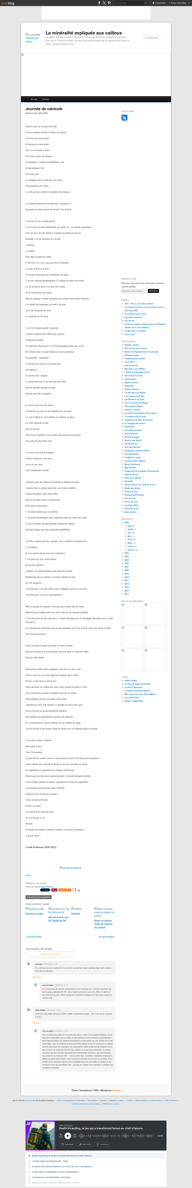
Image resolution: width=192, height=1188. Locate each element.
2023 (126, 559)
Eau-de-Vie (129, 320)
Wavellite (128, 481)
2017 (126, 580)
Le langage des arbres (134, 423)
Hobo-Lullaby (130, 680)
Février (131, 546)
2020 (126, 570)
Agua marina (130, 511)
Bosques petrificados (134, 494)
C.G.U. (130, 1100)
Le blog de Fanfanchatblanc (137, 690)
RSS (125, 118)
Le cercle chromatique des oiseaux (140, 412)
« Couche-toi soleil (33, 936)
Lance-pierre (130, 378)
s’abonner (69, 1144)
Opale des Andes (132, 488)
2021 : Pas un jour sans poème (138, 303)
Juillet (130, 529)
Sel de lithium (131, 443)
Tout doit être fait (132, 447)
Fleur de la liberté (132, 477)
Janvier (131, 549)
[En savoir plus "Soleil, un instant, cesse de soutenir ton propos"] (132, 647)
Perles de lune (131, 491)
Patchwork (129, 426)
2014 (126, 590)
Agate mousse (131, 382)
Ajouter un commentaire (50, 954)
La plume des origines (134, 460)
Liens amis (129, 334)
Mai (129, 536)
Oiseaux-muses (131, 355)
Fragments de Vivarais (134, 358)
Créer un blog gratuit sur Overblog (71, 1100)
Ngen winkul (130, 467)
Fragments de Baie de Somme (138, 419)
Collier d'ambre (131, 389)
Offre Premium (171, 1100)
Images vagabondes (133, 700)
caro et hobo (30, 1100)
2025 (126, 553)
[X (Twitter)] (104, 3)
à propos (104, 1144)
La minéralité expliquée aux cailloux (84, 32)
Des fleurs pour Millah (134, 368)
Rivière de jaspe (131, 436)
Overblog (116, 1090)
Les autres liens (131, 697)
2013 (126, 594)
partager (87, 1144)
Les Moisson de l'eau (134, 399)
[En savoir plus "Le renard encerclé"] (155, 647)
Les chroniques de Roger (136, 402)
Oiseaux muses (131, 344)
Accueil (34, 99)
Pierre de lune (131, 501)
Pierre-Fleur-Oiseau (133, 406)
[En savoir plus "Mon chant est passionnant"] (155, 669)
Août (130, 525)
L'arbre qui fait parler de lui (137, 372)
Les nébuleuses (131, 453)
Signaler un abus (117, 1100)
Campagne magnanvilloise (136, 450)
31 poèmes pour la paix (135, 313)
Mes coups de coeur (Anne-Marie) (140, 694)
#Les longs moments (45, 886)
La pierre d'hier (131, 505)
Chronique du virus (133, 375)
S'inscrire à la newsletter (38, 897)
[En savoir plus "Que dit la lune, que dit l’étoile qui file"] (132, 624)
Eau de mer (129, 498)
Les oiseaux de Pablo (134, 396)
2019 (126, 573)
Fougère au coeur (132, 457)
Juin (130, 532)
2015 (126, 587)
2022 (126, 563)
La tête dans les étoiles (135, 330)
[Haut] (28, 875)
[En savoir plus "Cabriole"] (155, 624)
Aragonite (129, 385)
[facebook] (99, 3)
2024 (126, 556)
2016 (126, 583)
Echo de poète (131, 433)
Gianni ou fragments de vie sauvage (141, 351)
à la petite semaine (133, 317)
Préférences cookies (111, 1103)
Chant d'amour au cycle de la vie (139, 484)
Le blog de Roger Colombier (137, 683)
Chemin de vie (131, 474)
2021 (126, 566)
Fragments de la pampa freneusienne (141, 470)
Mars (130, 542)
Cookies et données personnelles (85, 1103)
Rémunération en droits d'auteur (149, 1100)
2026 (126, 522)
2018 (126, 577)
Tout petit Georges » (107, 936)
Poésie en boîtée (132, 409)
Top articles (92, 1100)
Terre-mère (129, 361)
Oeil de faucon (131, 365)
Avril (130, 539)
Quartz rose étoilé (132, 440)
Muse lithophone (132, 464)
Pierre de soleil (131, 508)
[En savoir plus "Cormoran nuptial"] (132, 669)
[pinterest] (109, 3)
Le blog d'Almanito (133, 687)
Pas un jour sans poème (135, 348)
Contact (45, 99)
